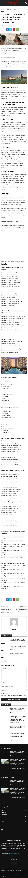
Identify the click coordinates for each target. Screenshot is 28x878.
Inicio (2, 8)
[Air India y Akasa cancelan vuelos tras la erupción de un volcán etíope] (5, 641)
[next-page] (5, 661)
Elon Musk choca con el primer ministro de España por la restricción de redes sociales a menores (18, 735)
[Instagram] (15, 863)
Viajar (6, 8)
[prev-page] (2, 661)
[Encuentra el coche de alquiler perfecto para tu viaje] (5, 655)
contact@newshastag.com (14, 853)
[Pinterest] (14, 29)
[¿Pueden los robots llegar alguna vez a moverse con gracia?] (5, 728)
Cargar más (13, 740)
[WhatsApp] (17, 29)
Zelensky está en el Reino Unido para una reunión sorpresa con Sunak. (21, 609)
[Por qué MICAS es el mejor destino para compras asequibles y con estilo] (5, 648)
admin (5, 26)
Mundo (3, 643)
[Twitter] (10, 29)
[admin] (2, 26)
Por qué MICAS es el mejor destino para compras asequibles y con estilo (18, 648)
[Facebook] (7, 29)
